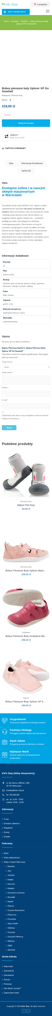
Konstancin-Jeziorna (16, 893)
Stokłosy (11, 928)
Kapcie (26, 698)
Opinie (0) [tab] (26, 171)
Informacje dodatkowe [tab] (32, 163)
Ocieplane (26, 632)
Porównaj (7, 984)
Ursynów (11, 932)
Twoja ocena (7, 362)
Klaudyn (11, 888)
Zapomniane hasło (11, 993)
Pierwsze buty (16, 95)
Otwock (11, 906)
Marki (6, 853)
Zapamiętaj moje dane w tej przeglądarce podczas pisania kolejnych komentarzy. (25, 417)
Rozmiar (7, 115)
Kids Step (25, 1006)
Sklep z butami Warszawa (14, 862)
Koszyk (7, 979)
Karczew (11, 884)
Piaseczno (12, 915)
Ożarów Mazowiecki (16, 910)
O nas (6, 819)
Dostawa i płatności (12, 823)
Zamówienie (9, 975)
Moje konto (8, 966)
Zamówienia (9, 971)
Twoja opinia (7, 372)
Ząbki (10, 945)
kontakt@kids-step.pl (15, 790)
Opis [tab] (11, 163)
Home (6, 21)
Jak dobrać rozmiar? (12, 988)
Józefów (11, 875)
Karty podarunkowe (12, 857)
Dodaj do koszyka (26, 123)
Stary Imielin (13, 923)
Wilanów (11, 941)
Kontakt (7, 837)
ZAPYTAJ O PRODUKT (14, 148)
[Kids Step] (10, 4)
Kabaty (10, 879)
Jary (9, 871)
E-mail (5, 400)
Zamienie (11, 950)
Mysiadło (11, 897)
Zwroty (6, 832)
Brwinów (11, 866)
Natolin (10, 901)
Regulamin (8, 828)
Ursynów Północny (15, 937)
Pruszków (12, 919)
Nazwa (5, 388)
